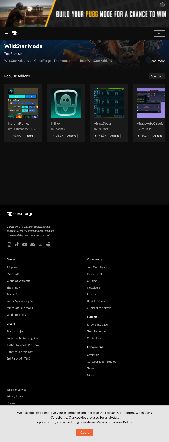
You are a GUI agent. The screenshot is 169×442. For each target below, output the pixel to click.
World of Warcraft (18, 281)
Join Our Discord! (98, 267)
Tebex (90, 368)
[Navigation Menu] (6, 33)
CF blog (92, 281)
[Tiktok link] (16, 244)
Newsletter (94, 287)
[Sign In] (159, 33)
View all (156, 76)
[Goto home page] (15, 33)
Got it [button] (84, 432)
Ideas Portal (94, 274)
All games (13, 267)
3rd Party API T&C (18, 358)
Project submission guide (22, 338)
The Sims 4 (14, 287)
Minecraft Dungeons (20, 308)
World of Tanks (16, 314)
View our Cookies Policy (114, 422)
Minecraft (13, 274)
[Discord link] (32, 244)
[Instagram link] (9, 244)
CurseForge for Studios (101, 361)
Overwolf (93, 355)
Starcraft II (13, 294)
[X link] (40, 244)
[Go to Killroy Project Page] (66, 113)
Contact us (94, 338)
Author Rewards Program (23, 345)
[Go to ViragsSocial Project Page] (109, 113)
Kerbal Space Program (20, 301)
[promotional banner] (84, 13)
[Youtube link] (24, 244)
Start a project (16, 331)
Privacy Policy (15, 396)
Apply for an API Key (20, 351)
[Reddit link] (48, 244)
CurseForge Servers (99, 308)
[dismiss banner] (162, 4)
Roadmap (93, 294)
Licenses (12, 403)
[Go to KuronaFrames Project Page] (23, 113)
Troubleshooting (97, 331)
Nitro (90, 375)
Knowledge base (97, 324)
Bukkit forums (96, 301)
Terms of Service (16, 390)
